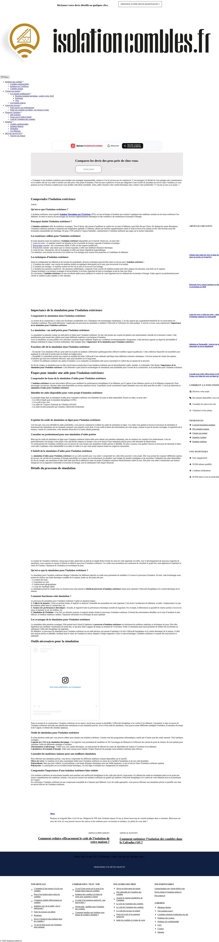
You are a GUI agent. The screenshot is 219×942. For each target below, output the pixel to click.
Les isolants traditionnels (20, 94)
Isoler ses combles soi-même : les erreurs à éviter (29, 110)
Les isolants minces (18, 103)
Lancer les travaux (12, 105)
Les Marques (15, 131)
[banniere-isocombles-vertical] (107, 303)
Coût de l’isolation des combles (22, 119)
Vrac (17, 100)
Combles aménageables (19, 84)
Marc (52, 814)
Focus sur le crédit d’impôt (20, 117)
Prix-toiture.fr (159, 896)
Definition (14, 129)
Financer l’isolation (12, 112)
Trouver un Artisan (17, 136)
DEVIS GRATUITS (13, 133)
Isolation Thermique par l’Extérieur (75, 214)
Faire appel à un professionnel (22, 108)
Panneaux (19, 98)
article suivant (129, 833)
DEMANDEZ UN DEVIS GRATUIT (109, 867)
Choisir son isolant (12, 91)
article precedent (99, 833)
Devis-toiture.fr (160, 892)
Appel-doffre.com (177, 888)
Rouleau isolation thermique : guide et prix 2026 (34, 96)
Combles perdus (16, 89)
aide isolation (15, 115)
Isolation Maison (16, 126)
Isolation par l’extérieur (19, 86)
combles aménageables (19, 124)
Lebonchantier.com (162, 888)
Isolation (8, 122)
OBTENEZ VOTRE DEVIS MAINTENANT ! (140, 4)
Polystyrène (37, 245)
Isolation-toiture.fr (174, 892)
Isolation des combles (13, 82)
